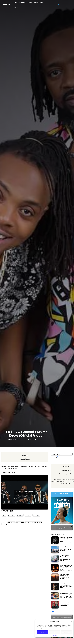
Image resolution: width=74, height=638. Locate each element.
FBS (9, 522)
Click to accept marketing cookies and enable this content (24, 492)
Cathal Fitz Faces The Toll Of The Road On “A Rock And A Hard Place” (66, 567)
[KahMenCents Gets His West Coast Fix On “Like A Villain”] (55, 605)
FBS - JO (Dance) (20, 522)
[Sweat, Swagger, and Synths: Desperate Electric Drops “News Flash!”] (55, 586)
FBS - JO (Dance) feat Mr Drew (33, 522)
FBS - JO (13, 522)
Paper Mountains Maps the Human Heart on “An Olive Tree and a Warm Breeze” (65, 558)
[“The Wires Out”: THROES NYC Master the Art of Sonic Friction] (55, 577)
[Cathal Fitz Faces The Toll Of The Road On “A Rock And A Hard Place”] (55, 568)
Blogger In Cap (20, 439)
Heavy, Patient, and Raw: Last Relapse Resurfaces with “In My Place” (65, 548)
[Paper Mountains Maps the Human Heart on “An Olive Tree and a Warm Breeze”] (55, 558)
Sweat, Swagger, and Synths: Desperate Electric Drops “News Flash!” (66, 585)
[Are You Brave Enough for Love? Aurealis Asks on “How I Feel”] (55, 595)
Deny (54, 632)
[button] (71, 621)
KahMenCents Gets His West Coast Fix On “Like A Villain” (66, 604)
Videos (4, 440)
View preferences (66, 632)
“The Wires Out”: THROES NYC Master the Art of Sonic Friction (66, 576)
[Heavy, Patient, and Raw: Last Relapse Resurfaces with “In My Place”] (55, 549)
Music (61, 542)
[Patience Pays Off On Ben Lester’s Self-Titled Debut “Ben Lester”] (55, 540)
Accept (42, 632)
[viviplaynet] (6, 5)
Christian (65, 579)
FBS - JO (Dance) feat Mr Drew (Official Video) (14, 524)
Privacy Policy (55, 635)
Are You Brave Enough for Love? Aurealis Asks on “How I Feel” (66, 595)
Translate (62, 457)
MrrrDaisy (65, 542)
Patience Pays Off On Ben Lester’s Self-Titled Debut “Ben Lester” (66, 539)
